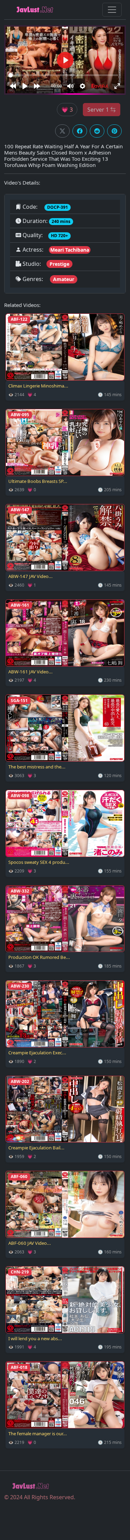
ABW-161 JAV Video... (30, 672)
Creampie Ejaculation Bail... (36, 1148)
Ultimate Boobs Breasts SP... (37, 481)
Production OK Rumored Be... (39, 957)
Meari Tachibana (69, 249)
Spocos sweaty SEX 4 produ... (38, 862)
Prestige (59, 264)
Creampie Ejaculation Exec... (37, 1052)
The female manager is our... (37, 1433)
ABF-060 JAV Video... (29, 1243)
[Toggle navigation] (112, 10)
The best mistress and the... (37, 767)
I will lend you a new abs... (35, 1338)
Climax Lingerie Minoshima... (38, 386)
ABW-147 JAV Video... (30, 576)
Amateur (63, 279)
